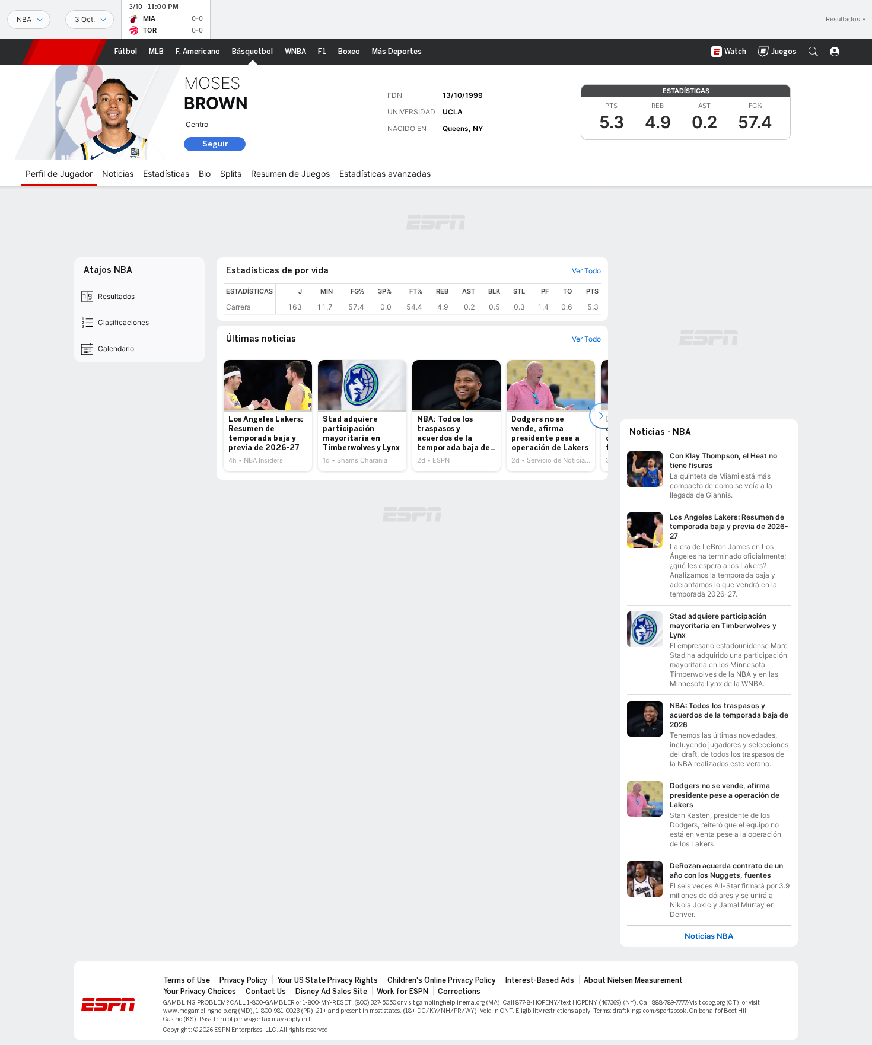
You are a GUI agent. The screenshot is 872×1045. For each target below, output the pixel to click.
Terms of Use (186, 980)
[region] (438, 299)
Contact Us (266, 991)
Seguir (215, 143)
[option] (268, 415)
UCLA (453, 111)
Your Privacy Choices (199, 991)
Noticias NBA (709, 936)
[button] (813, 51)
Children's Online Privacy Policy (441, 980)
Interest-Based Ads (539, 980)
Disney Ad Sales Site (331, 991)
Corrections (459, 991)
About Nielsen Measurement (633, 980)
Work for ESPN (402, 991)
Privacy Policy (243, 980)
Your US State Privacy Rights (327, 980)
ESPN (64, 52)
